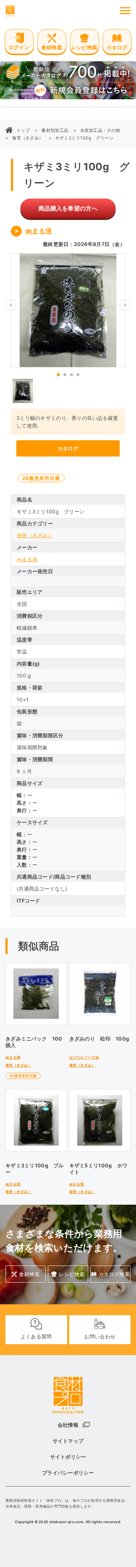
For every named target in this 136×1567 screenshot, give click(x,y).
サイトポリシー (68, 1457)
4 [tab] (78, 374)
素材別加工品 (54, 130)
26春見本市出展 (41, 478)
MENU (125, 11)
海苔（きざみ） (27, 138)
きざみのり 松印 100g (99, 1038)
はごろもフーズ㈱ (84, 1057)
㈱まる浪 (38, 231)
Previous (15, 305)
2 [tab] (64, 374)
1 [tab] (58, 374)
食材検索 (29, 1274)
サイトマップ (68, 1441)
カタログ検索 (114, 1274)
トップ (23, 130)
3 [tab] (71, 374)
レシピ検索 (72, 1274)
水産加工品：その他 (100, 130)
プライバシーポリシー (68, 1473)
